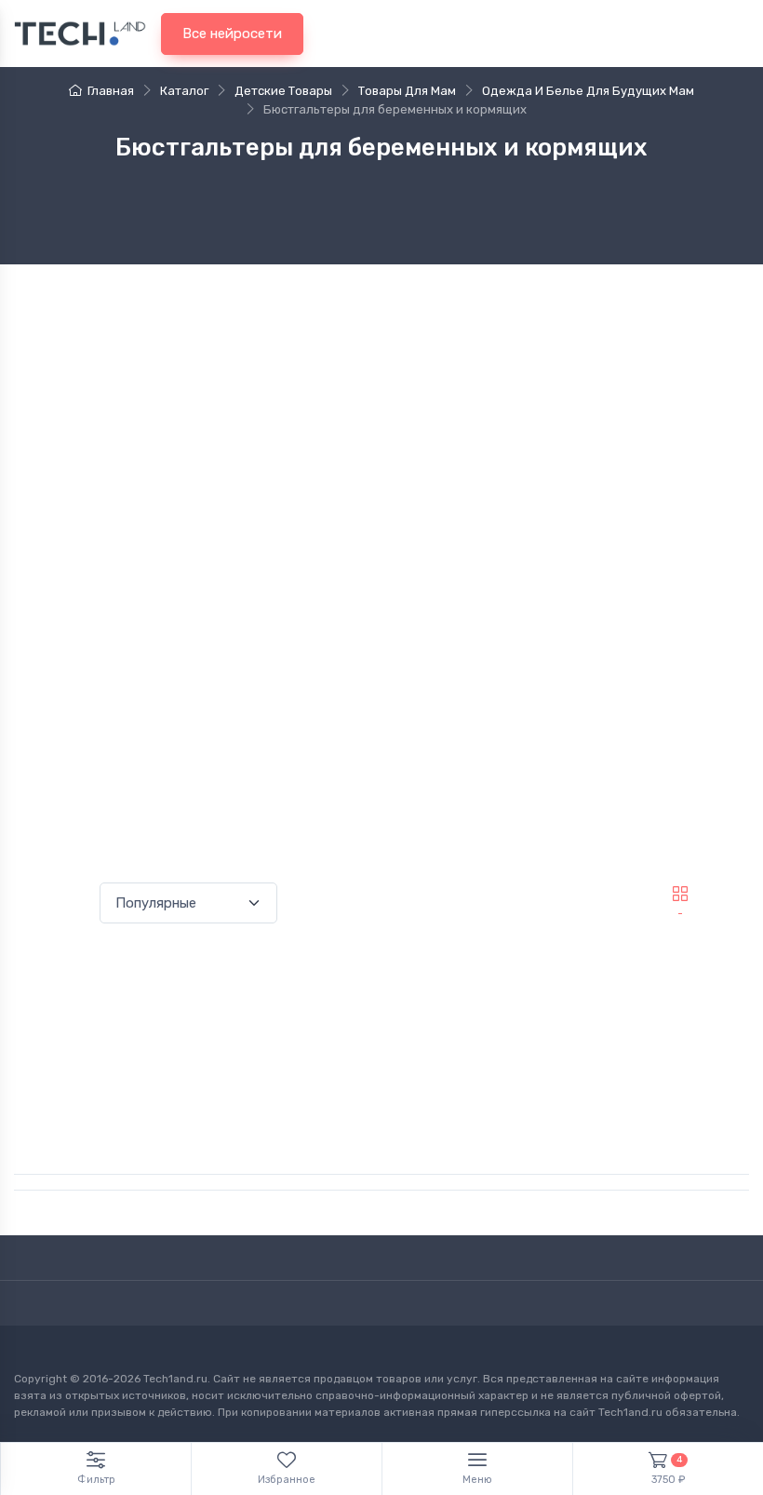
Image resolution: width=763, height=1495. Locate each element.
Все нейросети (232, 33)
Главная (110, 91)
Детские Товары (283, 91)
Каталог (184, 91)
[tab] (728, 893)
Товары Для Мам (407, 91)
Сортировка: (53, 902)
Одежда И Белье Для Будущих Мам (588, 91)
